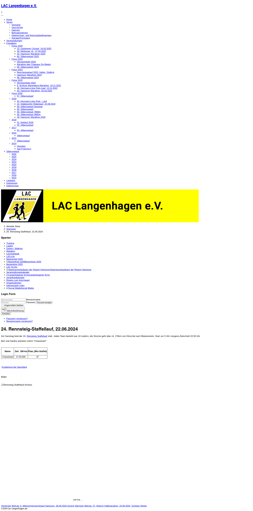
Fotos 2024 (17, 59)
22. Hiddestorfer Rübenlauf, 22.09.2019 (36, 104)
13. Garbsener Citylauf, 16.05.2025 (34, 48)
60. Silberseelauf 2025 (28, 56)
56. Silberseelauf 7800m (29, 112)
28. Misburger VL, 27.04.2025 (31, 51)
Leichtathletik (12, 254)
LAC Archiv (11, 267)
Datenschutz (12, 186)
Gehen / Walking (14, 248)
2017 (14, 127)
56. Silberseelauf (25, 109)
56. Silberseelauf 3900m (29, 114)
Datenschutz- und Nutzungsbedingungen (31, 35)
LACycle (10, 256)
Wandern (10, 251)
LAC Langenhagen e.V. (19, 5)
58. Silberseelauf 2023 (28, 77)
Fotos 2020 (17, 93)
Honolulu (21, 146)
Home (9, 19)
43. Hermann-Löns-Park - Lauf (32, 101)
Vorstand (16, 25)
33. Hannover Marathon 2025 (31, 54)
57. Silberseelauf (25, 96)
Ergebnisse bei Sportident (14, 367)
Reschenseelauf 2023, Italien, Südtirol (35, 72)
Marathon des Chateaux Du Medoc (34, 64)
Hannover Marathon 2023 (29, 75)
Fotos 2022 (17, 80)
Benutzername (33, 299)
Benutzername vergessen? (19, 321)
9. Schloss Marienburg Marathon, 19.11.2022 (39, 85)
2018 (14, 120)
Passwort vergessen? (17, 318)
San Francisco (24, 149)
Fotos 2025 (17, 46)
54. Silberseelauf (25, 130)
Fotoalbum (11, 43)
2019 (14, 98)
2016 (14, 133)
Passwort (30, 302)
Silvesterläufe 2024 (26, 62)
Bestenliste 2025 (14, 264)
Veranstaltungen (14, 40)
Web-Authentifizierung (15, 311)
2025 (14, 157)
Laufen (9, 246)
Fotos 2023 (17, 69)
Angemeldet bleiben (13, 305)
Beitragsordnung (20, 33)
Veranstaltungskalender (17, 272)
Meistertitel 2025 (14, 259)
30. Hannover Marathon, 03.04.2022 (34, 91)
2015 (14, 138)
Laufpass (10, 180)
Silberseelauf (23, 135)
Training (10, 243)
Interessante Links (15, 285)
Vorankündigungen (15, 277)
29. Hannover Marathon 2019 (31, 117)
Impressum (11, 183)
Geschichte (17, 27)
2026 (14, 154)
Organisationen (13, 283)
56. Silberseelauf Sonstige (30, 106)
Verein (9, 22)
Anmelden (6, 314)
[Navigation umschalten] (2, 15)
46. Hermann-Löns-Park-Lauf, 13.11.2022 (37, 88)
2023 (14, 162)
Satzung (16, 30)
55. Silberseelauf (25, 125)
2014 (14, 143)
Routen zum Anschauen (18, 280)
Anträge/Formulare (21, 38)
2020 (14, 164)
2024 (14, 159)
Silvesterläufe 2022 (26, 83)
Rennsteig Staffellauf (37, 336)
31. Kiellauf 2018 (25, 122)
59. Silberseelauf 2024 (28, 67)
